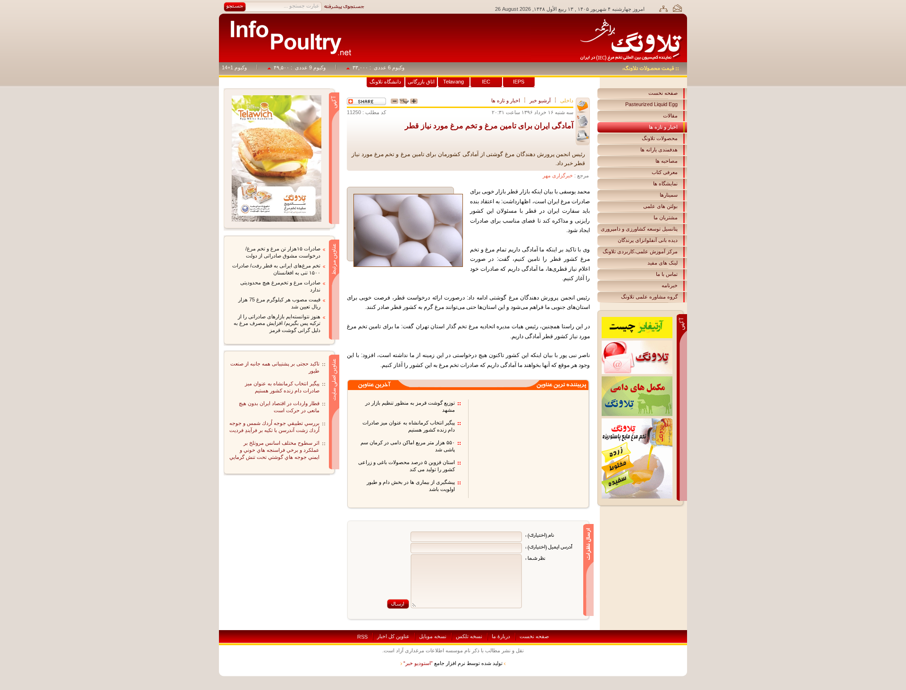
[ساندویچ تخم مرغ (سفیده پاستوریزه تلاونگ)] (276, 98)
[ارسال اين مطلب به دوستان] (582, 106)
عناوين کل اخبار (393, 636)
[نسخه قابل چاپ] (582, 136)
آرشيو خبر (540, 100)
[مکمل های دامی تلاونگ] (637, 379)
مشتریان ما (666, 217)
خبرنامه (670, 285)
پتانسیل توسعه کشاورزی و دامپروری (639, 229)
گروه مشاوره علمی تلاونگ (649, 296)
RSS (362, 637)
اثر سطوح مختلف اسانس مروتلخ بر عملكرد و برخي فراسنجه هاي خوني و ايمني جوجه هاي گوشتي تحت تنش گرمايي (274, 450)
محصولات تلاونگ (660, 138)
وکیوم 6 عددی (399, 67)
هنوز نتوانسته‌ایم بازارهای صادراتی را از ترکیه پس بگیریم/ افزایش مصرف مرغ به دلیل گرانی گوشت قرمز (277, 323)
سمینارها (669, 195)
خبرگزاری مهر (558, 175)
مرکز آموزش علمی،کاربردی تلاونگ (640, 251)
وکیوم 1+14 (244, 67)
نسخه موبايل (432, 636)
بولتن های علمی (660, 206)
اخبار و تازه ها (663, 127)
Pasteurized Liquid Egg (651, 104)
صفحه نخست (663, 93)
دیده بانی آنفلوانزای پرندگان (648, 240)
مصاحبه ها (666, 161)
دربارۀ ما (501, 636)
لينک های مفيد (662, 263)
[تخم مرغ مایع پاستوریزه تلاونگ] (637, 421)
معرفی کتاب (665, 172)
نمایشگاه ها (665, 183)
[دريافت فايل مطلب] (582, 121)
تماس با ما (667, 274)
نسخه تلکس (469, 636)
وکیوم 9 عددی (320, 67)
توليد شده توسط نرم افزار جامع (453, 663)
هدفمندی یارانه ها (659, 149)
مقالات (670, 115)
